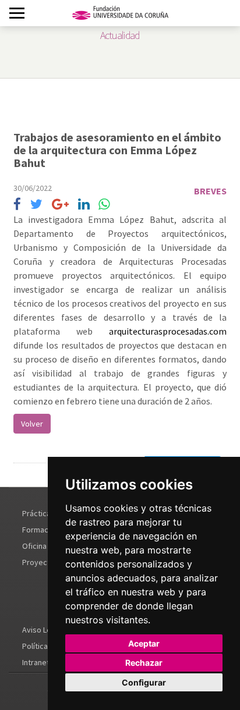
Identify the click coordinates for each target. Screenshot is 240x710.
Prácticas (38, 513)
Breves (210, 191)
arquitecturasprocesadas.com (168, 331)
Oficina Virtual (46, 546)
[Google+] (60, 204)
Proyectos (40, 562)
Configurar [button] (144, 682)
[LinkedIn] (84, 204)
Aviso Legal (42, 629)
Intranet (36, 662)
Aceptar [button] (144, 643)
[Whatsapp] (104, 204)
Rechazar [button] (144, 663)
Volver (32, 423)
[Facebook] (17, 204)
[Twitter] (36, 204)
